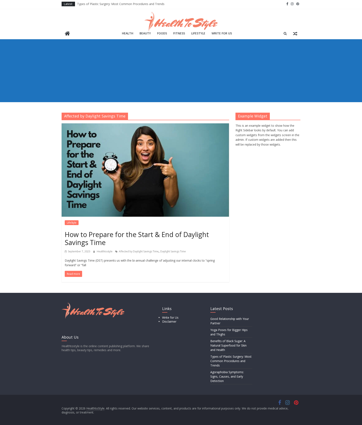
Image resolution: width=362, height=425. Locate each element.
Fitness (179, 33)
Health (127, 33)
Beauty (145, 33)
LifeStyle (198, 33)
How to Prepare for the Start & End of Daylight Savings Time (137, 238)
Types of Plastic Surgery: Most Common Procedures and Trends (120, 4)
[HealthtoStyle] (67, 34)
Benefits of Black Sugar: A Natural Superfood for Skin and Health (228, 345)
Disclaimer (169, 321)
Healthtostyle (105, 251)
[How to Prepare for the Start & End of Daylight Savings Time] (145, 126)
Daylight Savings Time (173, 251)
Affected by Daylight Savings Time (139, 251)
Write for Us (222, 33)
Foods (162, 33)
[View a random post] (295, 33)
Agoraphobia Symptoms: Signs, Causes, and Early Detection (227, 376)
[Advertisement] (181, 70)
